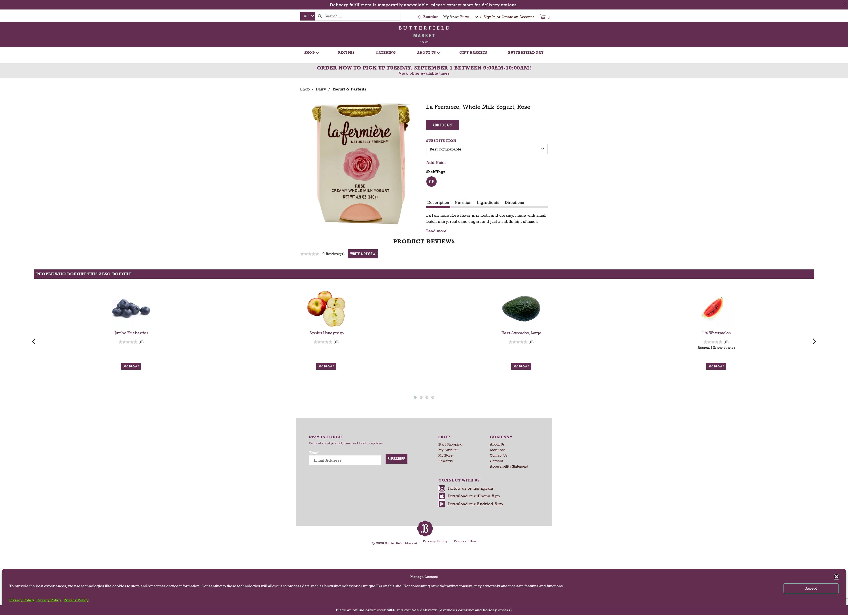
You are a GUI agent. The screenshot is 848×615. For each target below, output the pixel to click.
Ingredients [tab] (488, 202)
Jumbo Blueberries (131, 333)
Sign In (490, 17)
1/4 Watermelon (716, 333)
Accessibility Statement (509, 466)
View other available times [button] (424, 73)
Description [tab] (438, 202)
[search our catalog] (320, 16)
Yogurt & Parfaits (349, 89)
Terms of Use (465, 541)
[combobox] (307, 16)
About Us (497, 444)
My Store (445, 455)
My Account (448, 450)
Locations (497, 450)
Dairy (321, 89)
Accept (811, 588)
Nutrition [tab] (463, 202)
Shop (305, 89)
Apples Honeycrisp (326, 333)
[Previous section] (33, 341)
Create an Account (518, 17)
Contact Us (498, 455)
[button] (836, 577)
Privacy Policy (21, 600)
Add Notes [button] (436, 162)
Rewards (445, 461)
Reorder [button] (430, 16)
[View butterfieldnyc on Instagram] (487, 489)
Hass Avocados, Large (521, 333)
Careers (496, 461)
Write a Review (363, 253)
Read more (436, 231)
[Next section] (814, 341)
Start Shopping (450, 444)
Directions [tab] (514, 202)
